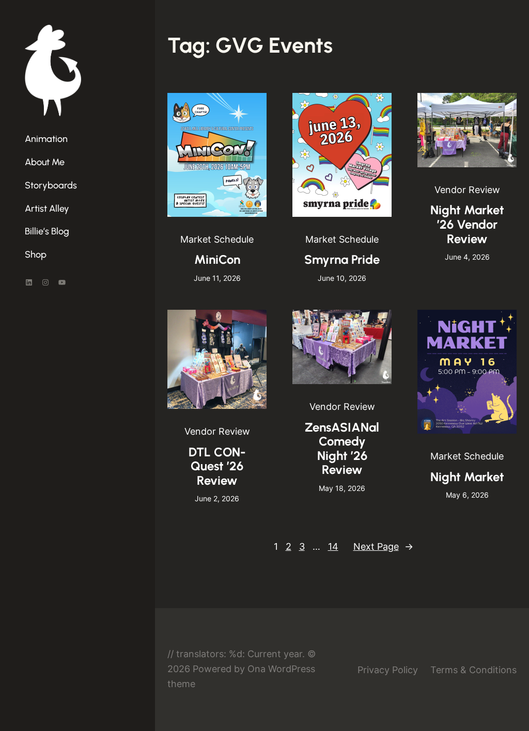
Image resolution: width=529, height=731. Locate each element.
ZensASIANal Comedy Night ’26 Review (342, 449)
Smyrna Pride (342, 259)
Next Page (383, 546)
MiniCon (217, 259)
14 (333, 546)
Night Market (467, 476)
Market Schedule (217, 239)
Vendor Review (467, 189)
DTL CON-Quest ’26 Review (217, 466)
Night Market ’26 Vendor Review (467, 224)
